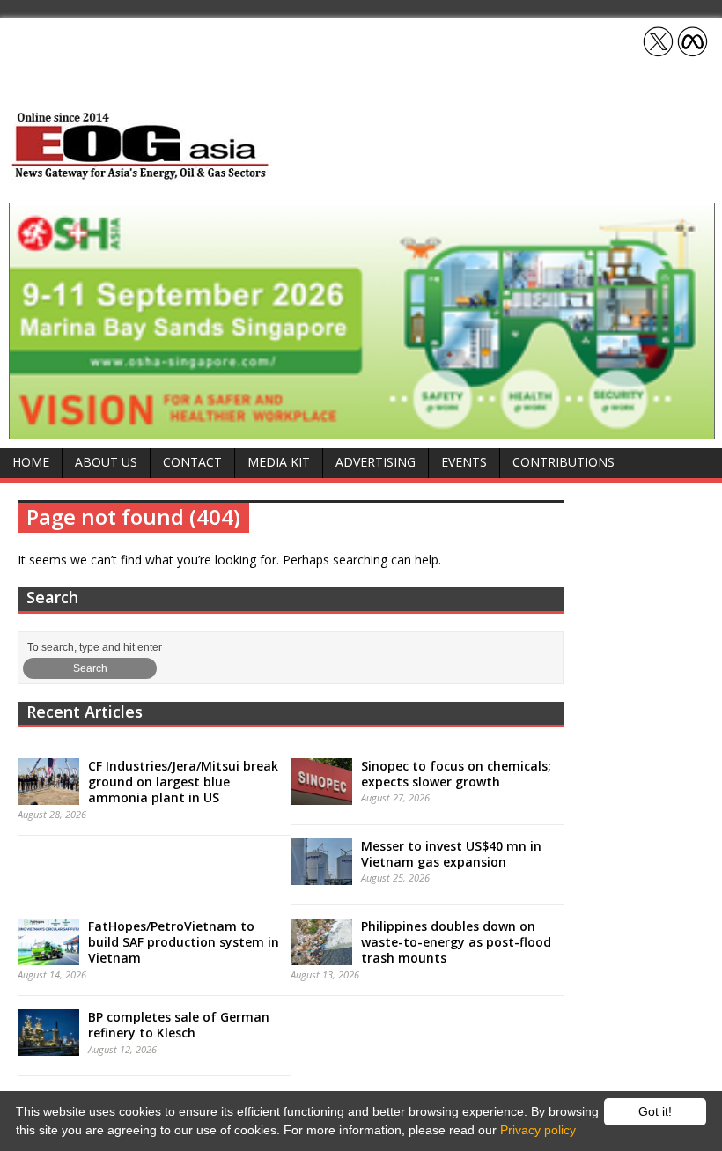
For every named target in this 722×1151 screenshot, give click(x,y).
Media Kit (278, 462)
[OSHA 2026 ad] (362, 428)
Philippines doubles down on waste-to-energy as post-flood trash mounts (456, 942)
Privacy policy (538, 1130)
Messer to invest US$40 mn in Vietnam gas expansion (451, 853)
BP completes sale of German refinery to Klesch (178, 1024)
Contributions (563, 462)
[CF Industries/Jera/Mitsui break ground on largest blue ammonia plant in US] (48, 795)
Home (30, 462)
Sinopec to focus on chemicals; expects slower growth (456, 773)
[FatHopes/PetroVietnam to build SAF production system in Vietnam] (48, 955)
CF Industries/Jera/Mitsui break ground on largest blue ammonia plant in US (183, 781)
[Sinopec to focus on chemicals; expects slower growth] (321, 795)
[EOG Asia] (141, 174)
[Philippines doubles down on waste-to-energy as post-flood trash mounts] (321, 955)
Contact (192, 462)
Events (464, 462)
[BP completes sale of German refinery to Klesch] (48, 1046)
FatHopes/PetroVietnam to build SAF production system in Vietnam (183, 942)
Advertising (375, 462)
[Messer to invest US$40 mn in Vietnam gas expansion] (321, 875)
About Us (106, 462)
